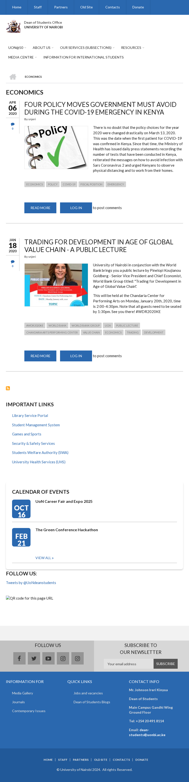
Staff (38, 7)
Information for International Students (83, 57)
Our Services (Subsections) (85, 47)
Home (16, 7)
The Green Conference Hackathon (66, 529)
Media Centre (21, 57)
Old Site (86, 7)
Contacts (112, 7)
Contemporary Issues (29, 711)
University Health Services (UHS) (38, 462)
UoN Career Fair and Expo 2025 (64, 501)
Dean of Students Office (43, 22)
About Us (41, 47)
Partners (61, 7)
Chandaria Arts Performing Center (52, 332)
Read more (43, 209)
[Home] (13, 25)
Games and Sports (26, 434)
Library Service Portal (30, 415)
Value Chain (91, 332)
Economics (34, 184)
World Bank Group (86, 325)
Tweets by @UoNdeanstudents (31, 582)
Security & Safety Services (33, 443)
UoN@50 (15, 47)
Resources (131, 47)
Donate (138, 7)
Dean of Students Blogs (92, 702)
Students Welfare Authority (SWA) (40, 452)
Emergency (116, 184)
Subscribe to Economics (8, 388)
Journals (18, 702)
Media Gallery (22, 693)
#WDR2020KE (34, 325)
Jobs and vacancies (88, 693)
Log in (76, 208)
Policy (53, 184)
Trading (133, 332)
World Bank (57, 325)
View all (43, 558)
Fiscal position (91, 184)
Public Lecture (127, 325)
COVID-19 (69, 184)
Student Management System (36, 425)
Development (153, 332)
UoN (108, 325)
